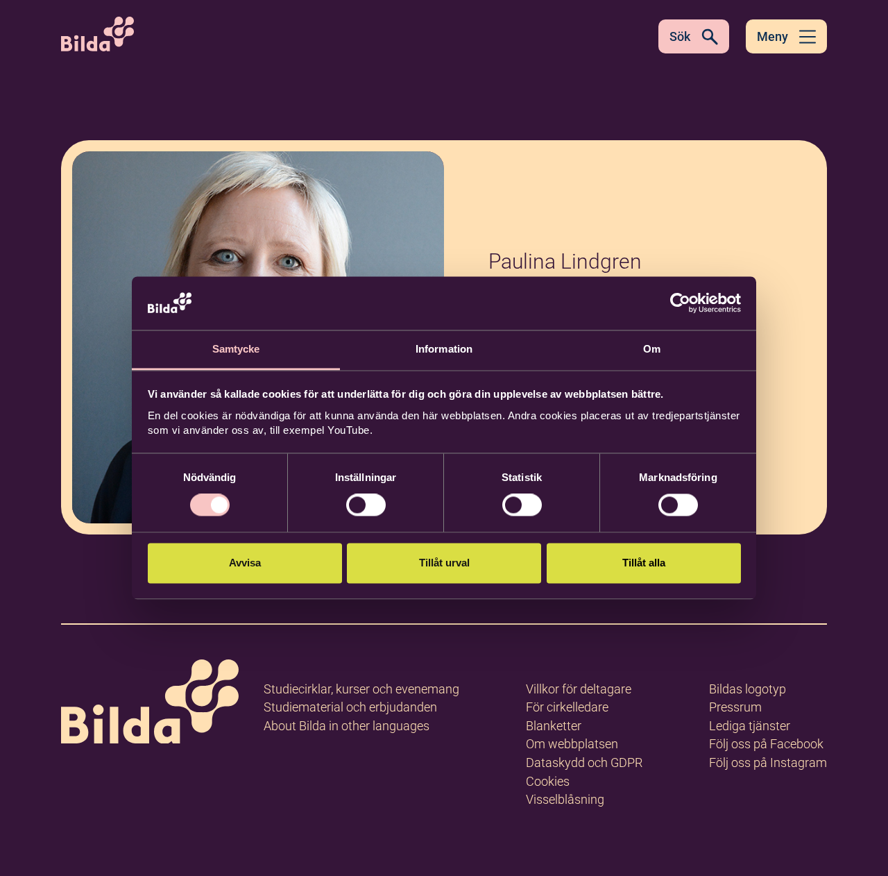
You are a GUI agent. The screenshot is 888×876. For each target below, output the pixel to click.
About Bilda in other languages (346, 725)
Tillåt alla (643, 562)
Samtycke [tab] (236, 349)
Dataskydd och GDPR (584, 762)
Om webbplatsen (572, 743)
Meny (772, 36)
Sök (679, 36)
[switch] (366, 505)
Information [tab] (444, 349)
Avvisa (245, 562)
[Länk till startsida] (150, 704)
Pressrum (735, 707)
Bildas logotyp (747, 689)
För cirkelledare (567, 707)
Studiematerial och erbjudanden (350, 707)
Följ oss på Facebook (766, 743)
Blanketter (553, 725)
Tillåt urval (444, 562)
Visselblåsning (565, 799)
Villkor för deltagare (578, 689)
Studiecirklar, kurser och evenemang (361, 689)
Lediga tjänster (749, 725)
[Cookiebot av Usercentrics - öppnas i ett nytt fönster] (680, 303)
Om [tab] (651, 349)
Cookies (548, 781)
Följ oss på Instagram (768, 762)
